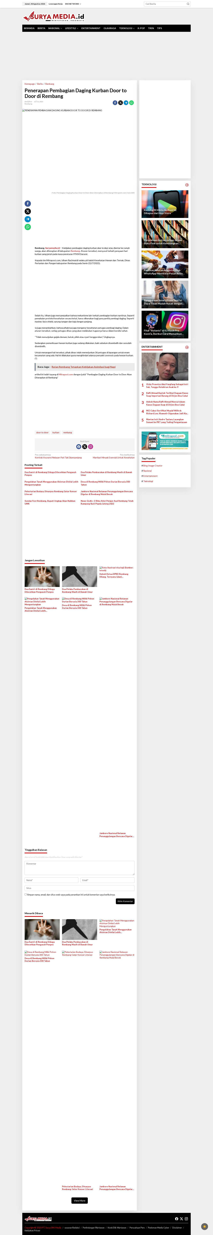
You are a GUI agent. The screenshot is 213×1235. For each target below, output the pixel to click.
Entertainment (150, 476)
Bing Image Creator (152, 465)
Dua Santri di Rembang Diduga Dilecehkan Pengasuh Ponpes (50, 473)
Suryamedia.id (52, 248)
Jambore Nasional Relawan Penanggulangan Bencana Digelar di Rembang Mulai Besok (107, 492)
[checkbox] (204, 1226)
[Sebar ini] (115, 102)
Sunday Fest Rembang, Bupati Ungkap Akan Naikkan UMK (50, 502)
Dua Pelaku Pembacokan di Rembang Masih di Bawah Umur (106, 473)
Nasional (147, 470)
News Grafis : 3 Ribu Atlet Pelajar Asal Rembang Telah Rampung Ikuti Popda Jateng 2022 (107, 502)
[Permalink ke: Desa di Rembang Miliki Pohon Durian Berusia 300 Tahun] (79, 600)
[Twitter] (84, 446)
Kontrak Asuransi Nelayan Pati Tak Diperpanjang (59, 456)
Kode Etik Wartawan (117, 1227)
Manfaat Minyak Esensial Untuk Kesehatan (113, 456)
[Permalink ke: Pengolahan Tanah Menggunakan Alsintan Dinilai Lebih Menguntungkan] (42, 601)
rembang (67, 432)
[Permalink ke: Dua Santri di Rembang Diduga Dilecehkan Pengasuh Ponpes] (42, 576)
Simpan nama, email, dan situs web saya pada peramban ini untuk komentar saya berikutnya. (71, 894)
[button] (188, 4)
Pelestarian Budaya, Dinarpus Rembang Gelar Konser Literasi (51, 492)
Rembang (28, 104)
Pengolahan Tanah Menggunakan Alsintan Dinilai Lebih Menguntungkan (51, 483)
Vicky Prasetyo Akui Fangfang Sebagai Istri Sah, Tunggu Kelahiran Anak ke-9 (167, 385)
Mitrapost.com (66, 374)
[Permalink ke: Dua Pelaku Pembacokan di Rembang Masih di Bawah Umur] (79, 576)
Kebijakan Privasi (32, 1230)
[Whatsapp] (131, 102)
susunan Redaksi (72, 1227)
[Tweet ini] (120, 102)
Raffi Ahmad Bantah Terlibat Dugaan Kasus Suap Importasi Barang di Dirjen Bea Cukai (167, 394)
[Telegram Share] (126, 102)
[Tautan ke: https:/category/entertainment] (187, 347)
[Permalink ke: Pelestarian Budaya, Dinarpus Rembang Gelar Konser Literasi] (79, 1067)
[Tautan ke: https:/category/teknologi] (187, 185)
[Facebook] (78, 446)
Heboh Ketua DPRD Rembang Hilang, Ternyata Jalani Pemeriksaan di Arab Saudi (113, 575)
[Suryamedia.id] (53, 16)
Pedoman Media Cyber (158, 1227)
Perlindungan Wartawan (93, 1227)
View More (79, 1200)
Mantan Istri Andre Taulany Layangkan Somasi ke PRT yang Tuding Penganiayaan (166, 420)
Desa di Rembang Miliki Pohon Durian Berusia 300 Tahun (105, 483)
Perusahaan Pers (137, 1227)
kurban (56, 432)
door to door (42, 432)
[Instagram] (90, 446)
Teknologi (148, 481)
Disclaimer (177, 1227)
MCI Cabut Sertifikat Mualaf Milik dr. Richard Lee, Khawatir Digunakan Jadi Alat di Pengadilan (167, 412)
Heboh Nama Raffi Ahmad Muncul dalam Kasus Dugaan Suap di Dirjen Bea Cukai (165, 403)
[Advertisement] (106, 56)
